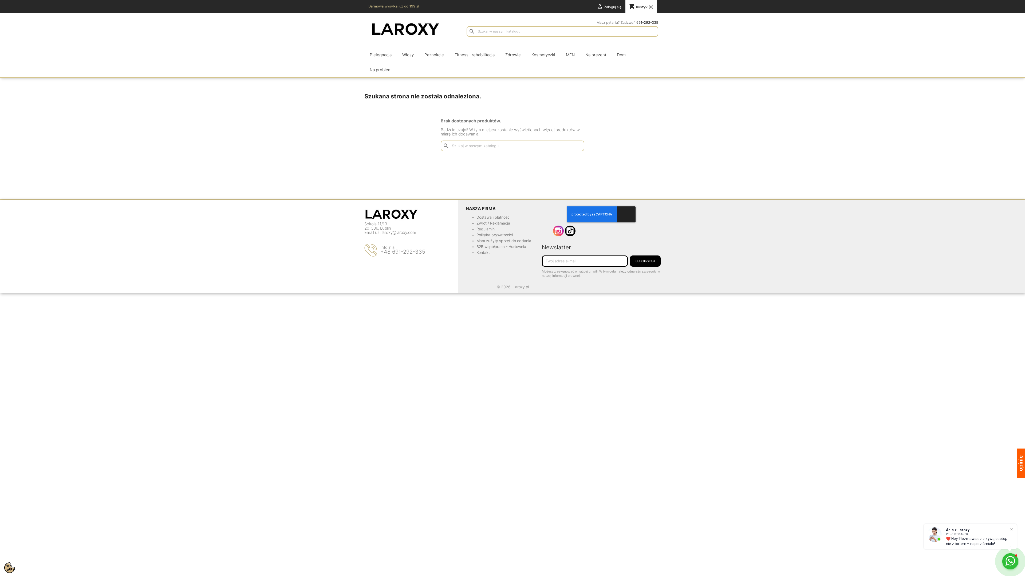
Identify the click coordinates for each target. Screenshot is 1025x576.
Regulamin (485, 229)
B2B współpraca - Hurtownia (501, 246)
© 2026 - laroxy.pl (512, 287)
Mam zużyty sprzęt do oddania (503, 240)
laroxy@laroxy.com (399, 232)
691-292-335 (647, 23)
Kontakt (483, 252)
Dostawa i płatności (493, 217)
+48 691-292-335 (402, 252)
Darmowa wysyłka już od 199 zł (393, 6)
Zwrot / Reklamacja (493, 223)
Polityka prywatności (494, 235)
